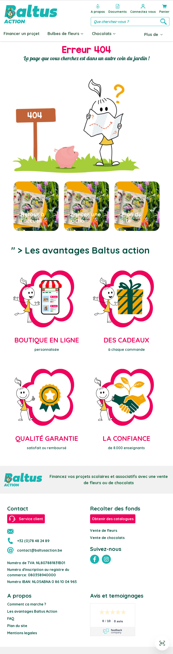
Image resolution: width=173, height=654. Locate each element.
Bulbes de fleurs (63, 33)
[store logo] (31, 14)
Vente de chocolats (107, 537)
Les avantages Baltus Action (32, 611)
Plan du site (17, 625)
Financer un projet (21, 33)
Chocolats (102, 33)
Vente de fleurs (103, 530)
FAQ (10, 618)
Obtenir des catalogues (113, 519)
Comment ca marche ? (26, 604)
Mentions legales (22, 633)
